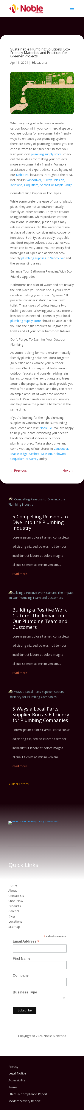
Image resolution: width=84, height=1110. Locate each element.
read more (19, 574)
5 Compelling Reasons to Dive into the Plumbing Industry (40, 522)
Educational (39, 62)
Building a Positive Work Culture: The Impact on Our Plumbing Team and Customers (39, 618)
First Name (21, 958)
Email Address (26, 941)
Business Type (25, 992)
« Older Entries (18, 784)
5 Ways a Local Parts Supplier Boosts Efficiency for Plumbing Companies (40, 714)
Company (21, 975)
